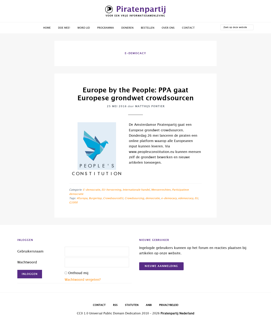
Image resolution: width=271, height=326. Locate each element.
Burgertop (95, 198)
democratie (152, 198)
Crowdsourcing (134, 198)
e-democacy (169, 198)
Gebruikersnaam (30, 251)
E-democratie (91, 190)
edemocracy (185, 198)
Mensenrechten (161, 190)
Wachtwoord (27, 262)
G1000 (73, 202)
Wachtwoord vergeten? (83, 279)
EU (196, 198)
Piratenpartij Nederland (177, 313)
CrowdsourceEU (113, 198)
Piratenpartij (141, 9)
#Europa (82, 198)
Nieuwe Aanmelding (161, 266)
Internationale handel (136, 190)
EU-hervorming (111, 190)
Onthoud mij (78, 273)
